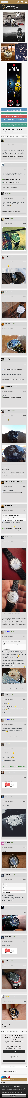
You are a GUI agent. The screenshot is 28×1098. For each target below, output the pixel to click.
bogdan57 (3, 1082)
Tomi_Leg (7, 907)
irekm (6, 164)
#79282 (24, 328)
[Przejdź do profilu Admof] (2, 219)
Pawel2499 (8, 874)
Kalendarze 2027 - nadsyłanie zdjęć (14, 116)
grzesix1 (7, 842)
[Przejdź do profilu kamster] (2, 140)
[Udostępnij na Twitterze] (2, 1077)
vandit (6, 256)
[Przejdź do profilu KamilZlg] (2, 359)
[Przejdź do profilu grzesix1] (2, 843)
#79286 (24, 486)
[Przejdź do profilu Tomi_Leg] (2, 907)
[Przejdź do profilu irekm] (2, 164)
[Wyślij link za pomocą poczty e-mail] (6, 1077)
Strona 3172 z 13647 (14, 136)
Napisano (8, 144)
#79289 (24, 636)
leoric (6, 291)
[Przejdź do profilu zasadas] (2, 632)
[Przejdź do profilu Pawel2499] (2, 875)
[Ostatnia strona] (26, 136)
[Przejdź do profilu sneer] (2, 537)
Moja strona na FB (6, 1024)
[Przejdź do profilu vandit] (2, 257)
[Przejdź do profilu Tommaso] (2, 772)
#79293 (24, 777)
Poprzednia (5, 136)
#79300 (24, 1001)
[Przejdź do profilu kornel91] (2, 411)
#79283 (24, 364)
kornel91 (7, 410)
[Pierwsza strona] (2, 136)
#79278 (24, 198)
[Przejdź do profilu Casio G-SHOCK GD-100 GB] (2, 482)
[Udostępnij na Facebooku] (4, 1077)
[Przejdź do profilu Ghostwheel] (2, 324)
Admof (7, 218)
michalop (11, 131)
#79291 (24, 724)
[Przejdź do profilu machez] (2, 796)
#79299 (24, 966)
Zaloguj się (14, 1061)
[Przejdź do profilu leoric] (2, 292)
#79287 (24, 510)
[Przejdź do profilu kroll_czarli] (2, 996)
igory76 (7, 694)
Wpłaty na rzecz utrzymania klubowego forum (14, 113)
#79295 (24, 847)
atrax (6, 193)
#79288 (24, 542)
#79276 (24, 145)
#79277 (24, 169)
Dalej (23, 136)
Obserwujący (12, 1066)
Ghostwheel (8, 323)
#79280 (24, 262)
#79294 (24, 801)
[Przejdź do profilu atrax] (2, 193)
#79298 (24, 941)
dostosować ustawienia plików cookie (10, 1091)
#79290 (24, 699)
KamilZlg (7, 359)
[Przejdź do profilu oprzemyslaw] (2, 387)
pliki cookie (20, 1088)
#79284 (24, 391)
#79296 (24, 879)
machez (7, 796)
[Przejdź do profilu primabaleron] (2, 744)
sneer (6, 536)
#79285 (24, 415)
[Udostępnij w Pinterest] (9, 1077)
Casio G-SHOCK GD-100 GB (12, 481)
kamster (7, 140)
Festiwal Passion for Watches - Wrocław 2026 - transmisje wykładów (14, 120)
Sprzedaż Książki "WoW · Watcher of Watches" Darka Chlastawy (14, 124)
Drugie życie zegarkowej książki (14, 110)
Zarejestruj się (14, 1051)
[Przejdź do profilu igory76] (2, 694)
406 (26, 1066)
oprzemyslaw (8, 386)
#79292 (24, 749)
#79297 (24, 912)
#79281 (24, 296)
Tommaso (7, 772)
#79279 (24, 223)
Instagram (4, 1026)
